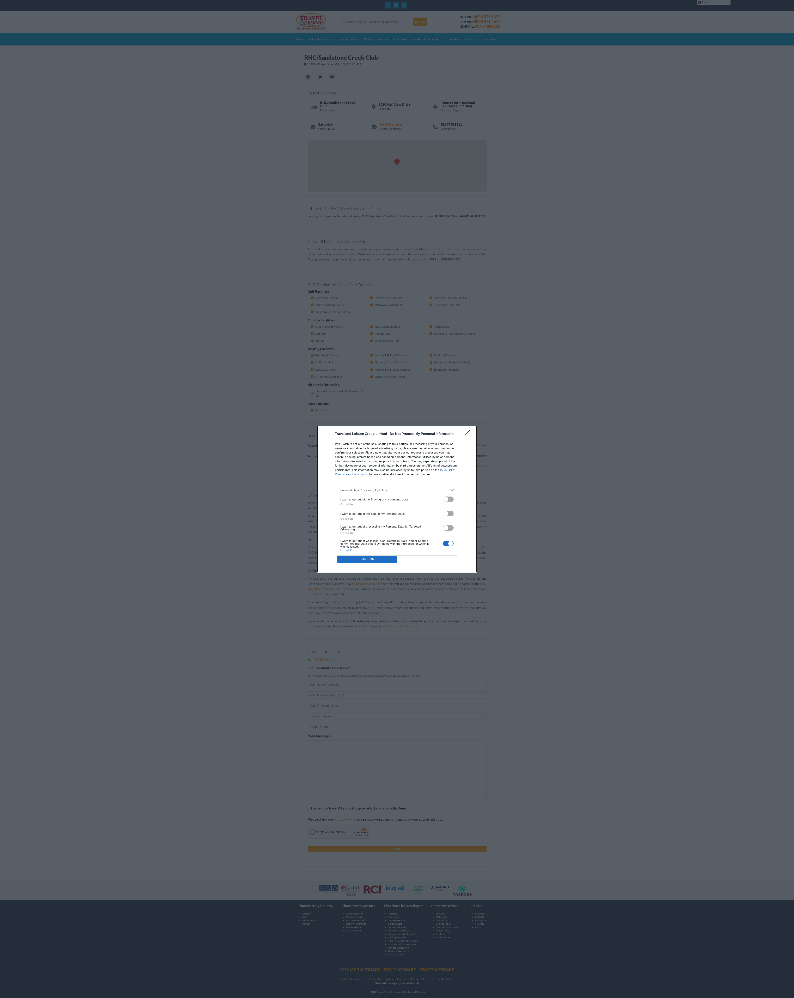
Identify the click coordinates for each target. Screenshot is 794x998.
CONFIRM (367, 559)
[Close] (468, 434)
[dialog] (397, 499)
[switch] (448, 499)
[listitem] (397, 490)
